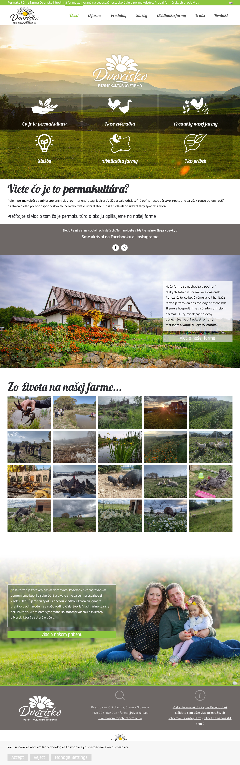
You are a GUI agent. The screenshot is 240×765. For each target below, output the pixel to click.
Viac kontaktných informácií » (120, 718)
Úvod (74, 15)
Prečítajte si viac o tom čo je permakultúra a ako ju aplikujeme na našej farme (82, 216)
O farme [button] (94, 15)
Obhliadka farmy (171, 15)
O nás (200, 15)
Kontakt (221, 15)
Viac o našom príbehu (61, 635)
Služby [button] (141, 15)
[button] (29, 412)
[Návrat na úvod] (24, 15)
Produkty (119, 15)
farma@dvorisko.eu (134, 713)
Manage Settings (71, 758)
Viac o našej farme (197, 338)
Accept (17, 758)
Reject (39, 758)
